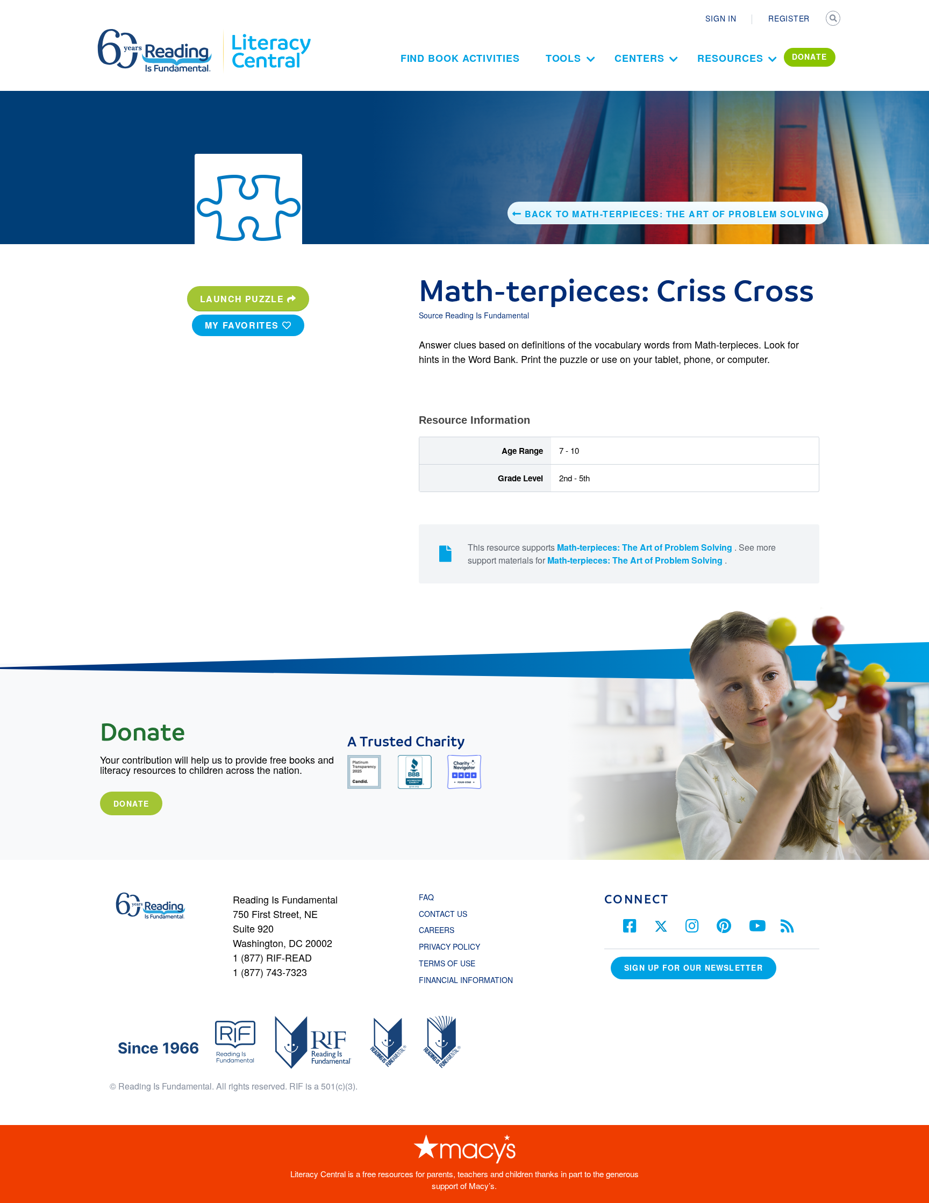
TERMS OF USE (452, 963)
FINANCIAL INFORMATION (466, 979)
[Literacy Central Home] (271, 33)
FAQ (426, 897)
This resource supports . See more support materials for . (622, 553)
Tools (564, 58)
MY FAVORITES (243, 325)
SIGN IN (720, 18)
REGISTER (789, 18)
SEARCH (834, 19)
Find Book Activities (460, 58)
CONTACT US (446, 913)
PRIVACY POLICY (449, 946)
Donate (131, 803)
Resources (730, 58)
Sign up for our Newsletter (693, 967)
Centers (639, 58)
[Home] (162, 33)
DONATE (809, 56)
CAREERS (436, 929)
